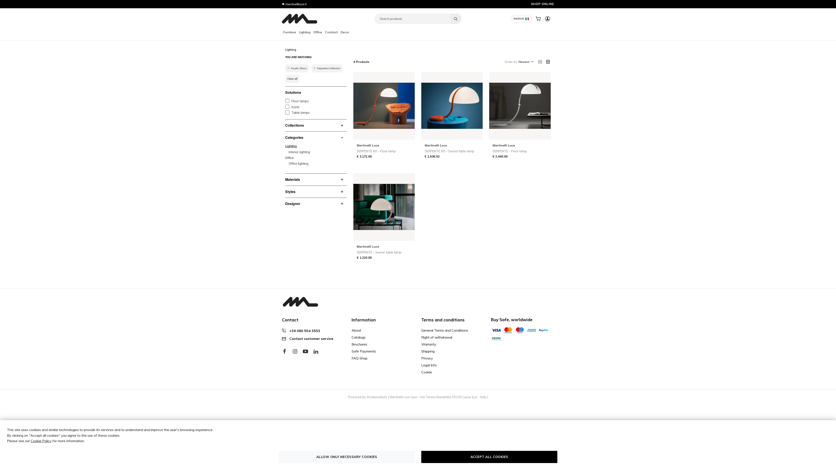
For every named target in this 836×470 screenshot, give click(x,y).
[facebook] (284, 351)
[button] (526, 62)
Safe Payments (364, 351)
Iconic (296, 107)
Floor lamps (300, 101)
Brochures (359, 344)
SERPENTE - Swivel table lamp (379, 252)
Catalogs (359, 337)
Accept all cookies (489, 457)
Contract (331, 32)
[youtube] (305, 351)
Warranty (428, 344)
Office (318, 32)
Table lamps (301, 113)
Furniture (289, 32)
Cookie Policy (41, 441)
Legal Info (429, 365)
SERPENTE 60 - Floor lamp (376, 151)
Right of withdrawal (436, 337)
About (356, 330)
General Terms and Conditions (444, 330)
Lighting (304, 32)
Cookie (426, 372)
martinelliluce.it (296, 4)
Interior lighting (299, 152)
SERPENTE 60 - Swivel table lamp (449, 151)
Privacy (427, 358)
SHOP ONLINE (542, 4)
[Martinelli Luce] (299, 18)
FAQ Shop (359, 358)
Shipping (428, 351)
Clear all (292, 78)
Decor (345, 32)
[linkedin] (316, 351)
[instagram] (295, 351)
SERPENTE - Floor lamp (510, 151)
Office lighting (298, 164)
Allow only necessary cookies (346, 457)
